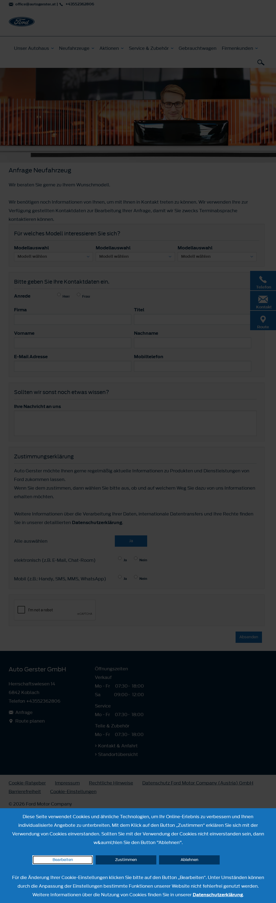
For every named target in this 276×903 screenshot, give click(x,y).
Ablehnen (189, 860)
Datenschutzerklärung (218, 894)
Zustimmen (126, 860)
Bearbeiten (63, 860)
